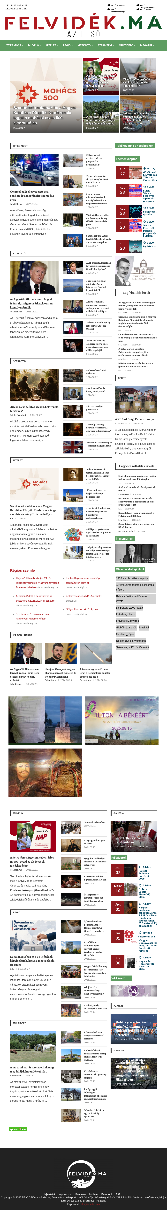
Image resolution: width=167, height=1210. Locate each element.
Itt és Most (13, 45)
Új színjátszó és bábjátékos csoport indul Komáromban (93, 898)
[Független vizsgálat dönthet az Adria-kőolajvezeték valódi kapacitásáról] (73, 285)
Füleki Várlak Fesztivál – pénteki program (148, 195)
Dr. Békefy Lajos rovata (129, 607)
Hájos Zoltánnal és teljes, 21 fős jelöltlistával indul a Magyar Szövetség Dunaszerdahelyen (37, 582)
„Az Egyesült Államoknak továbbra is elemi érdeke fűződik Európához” (98, 266)
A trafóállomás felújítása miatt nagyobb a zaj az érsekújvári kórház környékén (93, 949)
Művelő (33, 45)
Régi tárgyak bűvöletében (131, 640)
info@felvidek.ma (90, 1204)
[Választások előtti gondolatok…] (73, 411)
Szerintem (105, 45)
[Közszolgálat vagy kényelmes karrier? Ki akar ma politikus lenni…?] (73, 429)
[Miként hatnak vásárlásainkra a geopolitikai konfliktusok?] (73, 160)
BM (119, 370)
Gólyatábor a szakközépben (82, 609)
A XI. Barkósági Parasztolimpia (135, 419)
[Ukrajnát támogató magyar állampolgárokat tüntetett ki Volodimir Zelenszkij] (61, 653)
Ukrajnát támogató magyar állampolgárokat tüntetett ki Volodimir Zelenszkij (60, 673)
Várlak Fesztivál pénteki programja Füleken (149, 230)
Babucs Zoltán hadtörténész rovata (132, 598)
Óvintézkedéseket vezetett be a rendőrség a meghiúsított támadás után (32, 196)
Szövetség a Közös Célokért (132, 647)
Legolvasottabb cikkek (136, 466)
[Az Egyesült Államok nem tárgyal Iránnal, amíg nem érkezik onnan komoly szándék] (34, 277)
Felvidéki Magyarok (127, 620)
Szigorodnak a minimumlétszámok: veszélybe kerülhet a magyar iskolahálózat (96, 199)
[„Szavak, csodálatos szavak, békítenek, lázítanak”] (34, 385)
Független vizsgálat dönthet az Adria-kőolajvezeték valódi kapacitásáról (96, 285)
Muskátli (144, 627)
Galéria (119, 813)
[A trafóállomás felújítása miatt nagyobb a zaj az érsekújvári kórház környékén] (71, 947)
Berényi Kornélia (125, 531)
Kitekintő (84, 45)
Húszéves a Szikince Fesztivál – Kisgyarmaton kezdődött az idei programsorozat (136, 501)
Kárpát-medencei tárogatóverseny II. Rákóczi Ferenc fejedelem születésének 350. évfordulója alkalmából (149, 916)
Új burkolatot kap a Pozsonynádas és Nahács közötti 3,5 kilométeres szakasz (93, 926)
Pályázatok (118, 857)
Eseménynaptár (126, 159)
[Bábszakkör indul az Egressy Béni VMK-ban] (71, 881)
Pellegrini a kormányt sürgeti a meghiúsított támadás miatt (97, 179)
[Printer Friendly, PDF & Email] (18, 1129)
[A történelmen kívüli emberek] (73, 375)
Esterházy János (125, 614)
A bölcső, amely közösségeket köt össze (137, 489)
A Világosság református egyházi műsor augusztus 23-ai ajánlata (98, 532)
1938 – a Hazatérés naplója (132, 578)
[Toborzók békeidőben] (71, 827)
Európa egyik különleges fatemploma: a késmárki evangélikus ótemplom (95, 1094)
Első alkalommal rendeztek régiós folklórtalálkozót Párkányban (137, 478)
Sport (122, 378)
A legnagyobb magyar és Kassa (94, 842)
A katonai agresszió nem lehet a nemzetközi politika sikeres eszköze (95, 673)
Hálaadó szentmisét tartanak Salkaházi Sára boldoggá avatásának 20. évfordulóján (98, 474)
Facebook (107, 1194)
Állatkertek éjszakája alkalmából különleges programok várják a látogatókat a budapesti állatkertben (131, 1071)
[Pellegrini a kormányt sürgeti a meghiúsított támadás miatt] (73, 181)
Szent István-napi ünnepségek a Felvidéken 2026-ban (136, 514)
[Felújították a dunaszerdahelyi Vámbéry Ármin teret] (71, 992)
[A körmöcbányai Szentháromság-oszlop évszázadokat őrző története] (71, 1055)
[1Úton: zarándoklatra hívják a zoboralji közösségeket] (73, 495)
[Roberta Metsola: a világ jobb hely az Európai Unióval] (73, 327)
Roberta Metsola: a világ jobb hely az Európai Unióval (98, 325)
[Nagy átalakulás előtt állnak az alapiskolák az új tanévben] (71, 863)
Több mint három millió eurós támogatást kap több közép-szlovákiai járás (97, 219)
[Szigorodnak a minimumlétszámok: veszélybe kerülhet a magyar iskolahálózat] (73, 199)
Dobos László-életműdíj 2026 (144, 892)
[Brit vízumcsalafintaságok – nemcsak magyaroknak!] (73, 447)
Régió (67, 45)
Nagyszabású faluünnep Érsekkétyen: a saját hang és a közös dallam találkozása (95, 971)
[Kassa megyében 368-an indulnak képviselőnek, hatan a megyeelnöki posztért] (33, 935)
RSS (118, 1194)
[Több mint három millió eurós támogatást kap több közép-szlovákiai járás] (73, 220)
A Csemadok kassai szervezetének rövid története (94, 1035)
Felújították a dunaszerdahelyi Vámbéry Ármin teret (94, 990)
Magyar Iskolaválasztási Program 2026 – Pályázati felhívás (148, 945)
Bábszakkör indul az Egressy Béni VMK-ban (95, 878)
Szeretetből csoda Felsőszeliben (127, 840)
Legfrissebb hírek (136, 293)
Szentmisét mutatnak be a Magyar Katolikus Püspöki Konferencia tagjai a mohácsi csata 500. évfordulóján (33, 510)
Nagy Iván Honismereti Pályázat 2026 (146, 965)
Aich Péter (15, 1075)
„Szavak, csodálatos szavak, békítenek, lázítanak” (34, 409)
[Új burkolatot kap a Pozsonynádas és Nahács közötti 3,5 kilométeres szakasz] (71, 926)
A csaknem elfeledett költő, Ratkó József (96, 390)
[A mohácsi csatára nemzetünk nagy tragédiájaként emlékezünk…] (33, 1046)
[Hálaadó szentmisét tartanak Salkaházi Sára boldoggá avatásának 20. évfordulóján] (73, 474)
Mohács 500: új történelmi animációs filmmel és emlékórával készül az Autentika (133, 1028)
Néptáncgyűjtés (125, 634)
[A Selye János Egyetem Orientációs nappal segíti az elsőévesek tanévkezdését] (33, 836)
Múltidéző (126, 45)
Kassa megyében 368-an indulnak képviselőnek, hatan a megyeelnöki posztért (32, 961)
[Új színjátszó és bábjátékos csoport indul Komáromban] (71, 899)
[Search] (162, 68)
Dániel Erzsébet (18, 415)
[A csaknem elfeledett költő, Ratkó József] (73, 393)
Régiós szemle (22, 570)
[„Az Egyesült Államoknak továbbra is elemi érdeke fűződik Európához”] (73, 267)
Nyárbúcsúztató (153, 246)
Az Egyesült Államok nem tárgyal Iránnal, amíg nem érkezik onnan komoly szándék (31, 303)
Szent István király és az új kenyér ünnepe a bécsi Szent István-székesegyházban (98, 513)
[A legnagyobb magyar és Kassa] (71, 845)
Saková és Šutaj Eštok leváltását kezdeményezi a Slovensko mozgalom (98, 239)
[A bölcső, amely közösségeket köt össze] (71, 1010)
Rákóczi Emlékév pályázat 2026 (144, 874)
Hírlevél (93, 1194)
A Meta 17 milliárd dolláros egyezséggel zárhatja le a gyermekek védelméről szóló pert (97, 306)
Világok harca (22, 635)
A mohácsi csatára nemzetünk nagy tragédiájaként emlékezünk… (101, 120)
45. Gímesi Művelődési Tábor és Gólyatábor (150, 176)
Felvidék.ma (16, 204)
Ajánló (118, 1006)
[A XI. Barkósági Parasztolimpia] (136, 399)
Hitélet (51, 45)
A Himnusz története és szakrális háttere (135, 587)
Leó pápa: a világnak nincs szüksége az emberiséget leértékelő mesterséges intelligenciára (98, 552)
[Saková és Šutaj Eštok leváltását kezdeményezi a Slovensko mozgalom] (73, 240)
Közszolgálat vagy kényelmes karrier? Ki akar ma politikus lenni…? (98, 428)
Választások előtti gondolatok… (94, 408)
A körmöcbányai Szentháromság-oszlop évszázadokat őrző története (95, 1055)
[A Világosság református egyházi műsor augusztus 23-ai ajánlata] (73, 534)
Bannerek (80, 1194)
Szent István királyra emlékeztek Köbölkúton (136, 526)
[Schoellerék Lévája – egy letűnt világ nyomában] (71, 1115)
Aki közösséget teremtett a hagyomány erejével (95, 1074)
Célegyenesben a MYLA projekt (83, 595)
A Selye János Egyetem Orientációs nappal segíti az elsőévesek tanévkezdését (134, 352)
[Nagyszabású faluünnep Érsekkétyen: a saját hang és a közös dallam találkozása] (71, 971)
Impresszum (65, 1194)
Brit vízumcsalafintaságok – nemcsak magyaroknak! (99, 444)
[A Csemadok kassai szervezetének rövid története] (71, 1037)
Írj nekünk (49, 1194)
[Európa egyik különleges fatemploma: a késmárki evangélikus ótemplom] (71, 1094)
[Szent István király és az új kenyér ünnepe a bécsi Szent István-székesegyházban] (73, 513)
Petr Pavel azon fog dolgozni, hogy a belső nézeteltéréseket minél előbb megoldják (97, 345)
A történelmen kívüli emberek (96, 372)
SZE (119, 483)
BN (11, 518)
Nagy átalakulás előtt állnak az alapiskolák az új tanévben (95, 861)
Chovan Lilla (121, 423)
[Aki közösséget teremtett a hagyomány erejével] (71, 1076)
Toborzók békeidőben (94, 822)
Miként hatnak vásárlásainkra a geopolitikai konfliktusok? (137, 82)
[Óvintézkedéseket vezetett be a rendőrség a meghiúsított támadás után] (34, 170)
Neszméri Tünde (123, 846)
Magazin (146, 45)
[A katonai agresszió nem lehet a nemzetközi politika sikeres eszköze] (96, 653)
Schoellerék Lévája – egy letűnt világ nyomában (94, 1113)
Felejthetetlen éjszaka (151, 213)
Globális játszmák (126, 627)
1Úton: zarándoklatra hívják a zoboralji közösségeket (96, 493)
